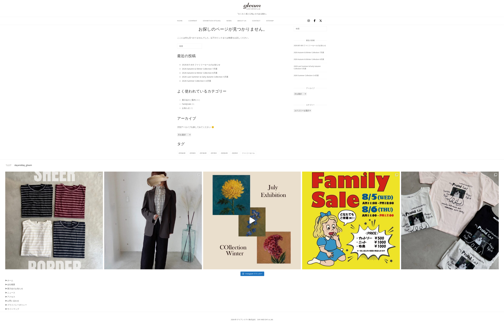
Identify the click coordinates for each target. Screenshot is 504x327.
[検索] (196, 47)
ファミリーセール (248, 153)
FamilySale (186, 104)
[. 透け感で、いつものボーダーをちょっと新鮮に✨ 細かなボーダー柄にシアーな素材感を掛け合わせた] (54, 220)
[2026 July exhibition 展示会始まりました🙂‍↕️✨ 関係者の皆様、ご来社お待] (252, 220)
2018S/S (192, 153)
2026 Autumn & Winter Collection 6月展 (199, 72)
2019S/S (214, 153)
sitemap (270, 21)
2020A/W (224, 153)
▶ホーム (9, 280)
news (229, 21)
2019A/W (203, 153)
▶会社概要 (10, 284)
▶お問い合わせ (12, 300)
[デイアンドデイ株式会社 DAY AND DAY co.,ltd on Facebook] (314, 21)
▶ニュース (10, 292)
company (192, 21)
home (180, 21)
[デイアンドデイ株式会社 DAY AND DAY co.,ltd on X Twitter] (320, 21)
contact (256, 21)
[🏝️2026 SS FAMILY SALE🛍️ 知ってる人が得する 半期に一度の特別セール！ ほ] (351, 220)
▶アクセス (10, 296)
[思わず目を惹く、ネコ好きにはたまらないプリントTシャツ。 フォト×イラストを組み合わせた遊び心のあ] (450, 220)
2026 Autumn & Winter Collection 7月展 (199, 68)
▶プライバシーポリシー (16, 304)
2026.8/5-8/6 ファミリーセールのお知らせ (201, 64)
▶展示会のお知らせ (14, 288)
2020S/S (235, 153)
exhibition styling (212, 21)
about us (241, 21)
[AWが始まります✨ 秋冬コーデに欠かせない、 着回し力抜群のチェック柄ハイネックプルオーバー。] (153, 220)
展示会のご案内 (189, 100)
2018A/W (182, 153)
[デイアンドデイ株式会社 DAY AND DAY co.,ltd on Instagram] (308, 21)
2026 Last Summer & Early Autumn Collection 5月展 (205, 76)
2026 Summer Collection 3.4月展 (196, 80)
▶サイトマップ (12, 309)
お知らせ (186, 108)
